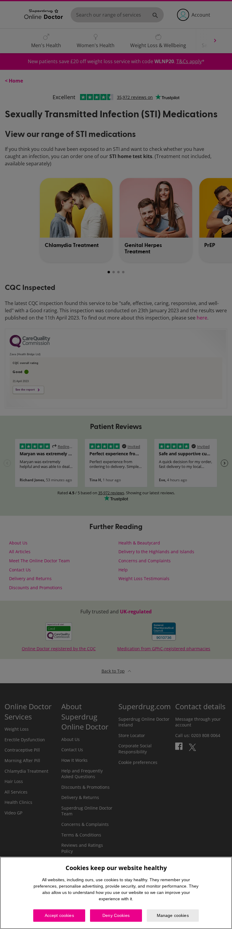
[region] (116, 893)
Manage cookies (173, 915)
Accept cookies (59, 915)
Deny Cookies (116, 915)
